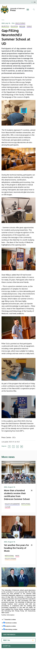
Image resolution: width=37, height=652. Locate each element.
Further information (8, 615)
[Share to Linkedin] (17, 446)
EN (34, 2)
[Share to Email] (21, 446)
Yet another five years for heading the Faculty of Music (16, 548)
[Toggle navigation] (28, 9)
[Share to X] (13, 446)
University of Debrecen (17, 8)
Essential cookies (10, 619)
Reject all (6, 640)
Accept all (6, 646)
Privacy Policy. (19, 611)
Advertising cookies (11, 629)
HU (32, 2)
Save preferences (9, 634)
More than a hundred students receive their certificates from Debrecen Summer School (17, 494)
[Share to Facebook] (9, 446)
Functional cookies (11, 623)
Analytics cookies (10, 626)
